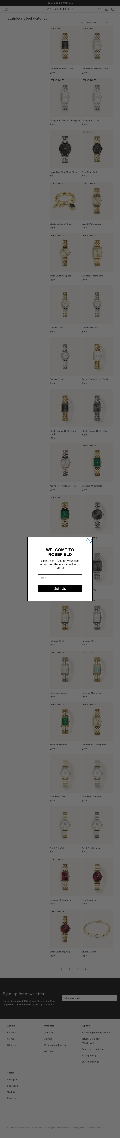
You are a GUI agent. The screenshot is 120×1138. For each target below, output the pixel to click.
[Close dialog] (89, 540)
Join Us (60, 588)
